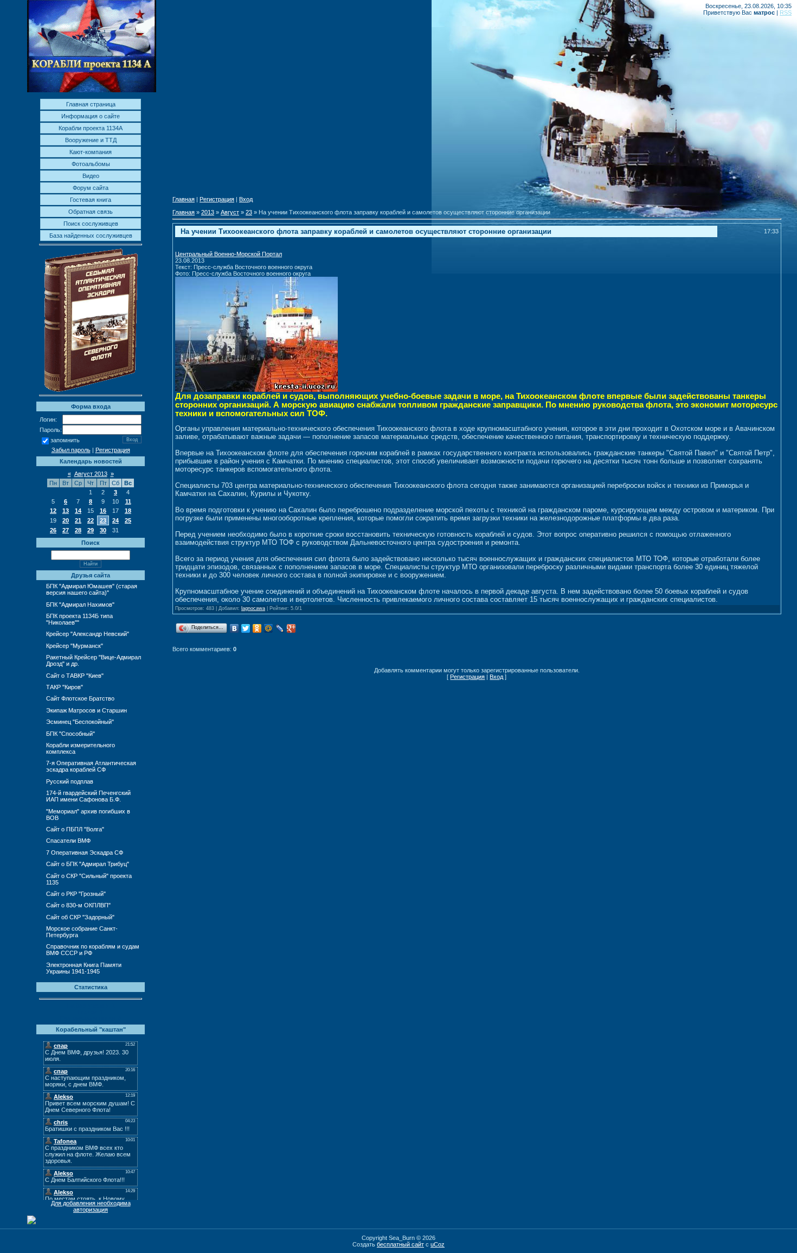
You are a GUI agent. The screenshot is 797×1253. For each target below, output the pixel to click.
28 (78, 530)
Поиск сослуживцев (90, 223)
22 (90, 520)
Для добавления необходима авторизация (91, 1206)
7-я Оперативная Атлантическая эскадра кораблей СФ (91, 766)
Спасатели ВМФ (68, 840)
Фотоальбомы (91, 164)
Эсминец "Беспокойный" (80, 721)
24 (115, 520)
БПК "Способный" (70, 733)
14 (78, 510)
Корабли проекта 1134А (91, 128)
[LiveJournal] (280, 628)
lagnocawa (253, 608)
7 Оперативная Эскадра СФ (84, 852)
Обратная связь (90, 211)
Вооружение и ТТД (91, 140)
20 (65, 520)
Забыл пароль (71, 450)
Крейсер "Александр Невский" (87, 634)
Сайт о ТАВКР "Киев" (75, 675)
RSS (786, 12)
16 (103, 510)
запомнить (65, 440)
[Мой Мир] (268, 628)
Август (230, 212)
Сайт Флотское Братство (80, 698)
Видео (90, 176)
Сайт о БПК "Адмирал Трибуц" (87, 864)
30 (103, 530)
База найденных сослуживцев (90, 235)
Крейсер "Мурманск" (74, 646)
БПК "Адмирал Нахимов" (80, 604)
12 (53, 510)
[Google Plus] (291, 628)
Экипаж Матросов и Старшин (86, 710)
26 (53, 530)
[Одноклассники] (257, 628)
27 (65, 530)
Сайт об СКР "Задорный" (80, 917)
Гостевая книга (90, 199)
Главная (183, 199)
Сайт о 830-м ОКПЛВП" (78, 905)
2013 (207, 212)
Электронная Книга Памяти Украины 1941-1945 (83, 968)
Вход (246, 199)
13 (65, 510)
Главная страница (90, 104)
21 (78, 520)
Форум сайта (90, 188)
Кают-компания (90, 152)
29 (90, 530)
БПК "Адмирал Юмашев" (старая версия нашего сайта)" (91, 589)
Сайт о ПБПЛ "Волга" (75, 829)
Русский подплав (69, 781)
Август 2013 (90, 473)
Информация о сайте (90, 116)
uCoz (437, 1244)
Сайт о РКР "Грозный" (76, 894)
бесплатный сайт (400, 1244)
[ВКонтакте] (234, 628)
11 (128, 501)
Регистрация (112, 450)
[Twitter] (246, 628)
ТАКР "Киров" (64, 687)
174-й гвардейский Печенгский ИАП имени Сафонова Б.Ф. (88, 796)
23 (103, 520)
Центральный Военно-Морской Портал (228, 254)
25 (128, 520)
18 (128, 510)
